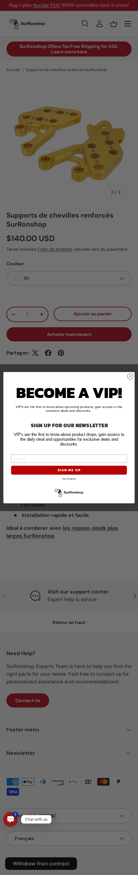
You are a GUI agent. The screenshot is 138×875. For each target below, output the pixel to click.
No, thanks (69, 478)
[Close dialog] (130, 376)
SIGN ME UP (69, 470)
